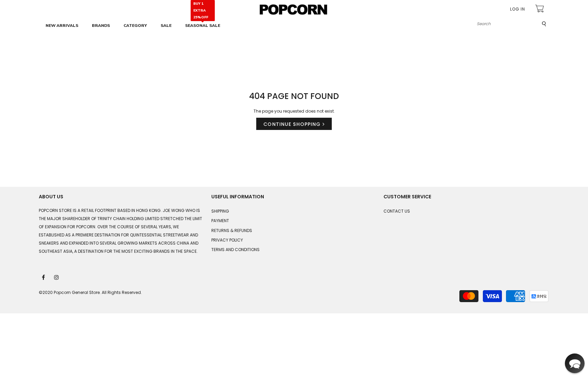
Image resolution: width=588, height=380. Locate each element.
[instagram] (57, 277)
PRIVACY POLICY (227, 240)
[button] (575, 363)
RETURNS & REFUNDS (231, 230)
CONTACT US (396, 211)
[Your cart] (540, 9)
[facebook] (44, 277)
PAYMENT (220, 221)
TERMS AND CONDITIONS (235, 249)
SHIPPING (220, 211)
